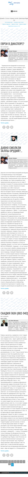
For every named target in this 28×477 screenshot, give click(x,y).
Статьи (7, 18)
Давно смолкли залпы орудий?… (11, 149)
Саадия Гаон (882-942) (14, 313)
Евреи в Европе (6, 24)
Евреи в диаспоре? (12, 43)
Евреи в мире (22, 24)
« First (10, 462)
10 (21, 461)
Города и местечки (18, 22)
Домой (2, 18)
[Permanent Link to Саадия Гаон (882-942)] (14, 310)
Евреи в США (15, 24)
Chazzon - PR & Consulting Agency (18, 473)
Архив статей (14, 18)
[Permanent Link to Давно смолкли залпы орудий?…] (14, 144)
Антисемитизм (8, 22)
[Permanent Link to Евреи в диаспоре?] (14, 40)
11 (23, 461)
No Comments (4, 47)
